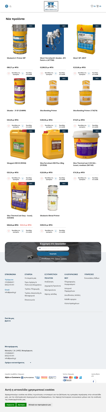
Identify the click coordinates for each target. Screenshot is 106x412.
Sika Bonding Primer (48, 111)
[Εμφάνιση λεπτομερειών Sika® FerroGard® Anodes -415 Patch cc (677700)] (53, 39)
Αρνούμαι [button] (21, 405)
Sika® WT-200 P (79, 58)
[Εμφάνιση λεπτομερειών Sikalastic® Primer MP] (20, 39)
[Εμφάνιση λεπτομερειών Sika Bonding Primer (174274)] (86, 92)
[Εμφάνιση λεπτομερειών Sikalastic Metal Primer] (53, 197)
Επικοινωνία (30, 300)
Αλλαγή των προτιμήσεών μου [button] (40, 405)
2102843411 (9, 282)
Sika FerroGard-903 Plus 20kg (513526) (52, 164)
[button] (18, 362)
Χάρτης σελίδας (51, 294)
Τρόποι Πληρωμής (32, 289)
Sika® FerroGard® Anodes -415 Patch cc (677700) (53, 59)
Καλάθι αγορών (70, 299)
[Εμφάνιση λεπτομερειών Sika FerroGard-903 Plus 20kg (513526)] (53, 144)
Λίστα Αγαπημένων (71, 303)
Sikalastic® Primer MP (16, 58)
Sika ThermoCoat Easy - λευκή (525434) (19, 217)
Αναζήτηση (49, 282)
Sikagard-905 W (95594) (16, 163)
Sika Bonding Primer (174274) (85, 111)
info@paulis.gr (10, 292)
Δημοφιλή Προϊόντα (53, 286)
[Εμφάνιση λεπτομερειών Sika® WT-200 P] (86, 39)
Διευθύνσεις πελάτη (72, 295)
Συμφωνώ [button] (10, 405)
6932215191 (9, 285)
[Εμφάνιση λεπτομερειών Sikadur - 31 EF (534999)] (20, 92)
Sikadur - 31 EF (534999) (16, 111)
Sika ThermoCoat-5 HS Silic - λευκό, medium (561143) (85, 164)
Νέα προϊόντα (50, 290)
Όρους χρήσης (61, 258)
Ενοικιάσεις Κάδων (91, 278)
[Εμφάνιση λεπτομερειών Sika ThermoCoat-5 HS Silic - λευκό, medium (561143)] (86, 144)
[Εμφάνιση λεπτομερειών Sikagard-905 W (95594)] (20, 144)
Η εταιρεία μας (30, 278)
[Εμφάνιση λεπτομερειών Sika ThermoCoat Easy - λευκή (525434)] (20, 197)
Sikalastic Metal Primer (50, 216)
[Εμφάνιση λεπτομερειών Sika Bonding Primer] (53, 92)
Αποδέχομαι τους (54, 258)
